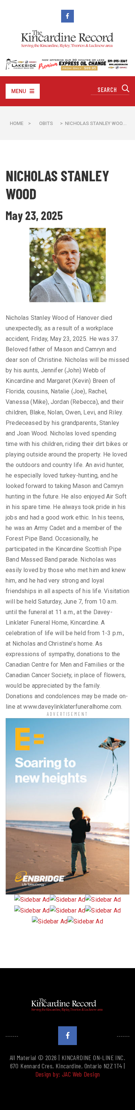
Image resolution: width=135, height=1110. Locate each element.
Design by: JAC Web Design (67, 1074)
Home (16, 123)
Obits (46, 123)
